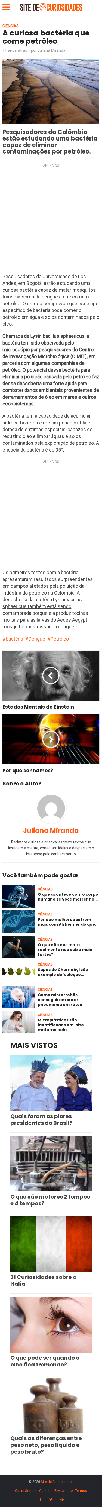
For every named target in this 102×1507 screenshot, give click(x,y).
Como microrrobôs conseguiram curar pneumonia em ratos (60, 999)
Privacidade (63, 1491)
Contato (45, 1491)
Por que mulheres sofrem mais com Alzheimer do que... (68, 922)
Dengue (37, 639)
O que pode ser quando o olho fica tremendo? (44, 1361)
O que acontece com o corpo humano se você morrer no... (68, 897)
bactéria (14, 639)
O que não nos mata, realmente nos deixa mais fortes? (65, 949)
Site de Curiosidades (57, 1482)
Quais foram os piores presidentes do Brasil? (41, 1119)
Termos (81, 1491)
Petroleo (60, 639)
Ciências (10, 26)
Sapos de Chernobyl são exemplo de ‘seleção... (63, 972)
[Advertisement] (51, 220)
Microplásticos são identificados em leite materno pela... (61, 1024)
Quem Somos (25, 1491)
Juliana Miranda (51, 50)
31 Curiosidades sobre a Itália (43, 1280)
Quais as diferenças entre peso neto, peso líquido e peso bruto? (46, 1445)
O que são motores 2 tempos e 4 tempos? (50, 1200)
